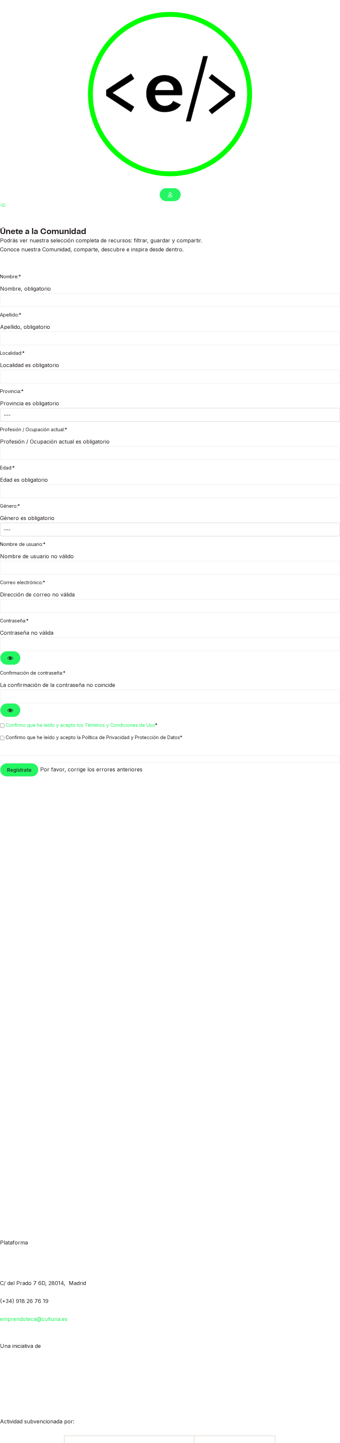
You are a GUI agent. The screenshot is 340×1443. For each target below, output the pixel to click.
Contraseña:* (14, 620)
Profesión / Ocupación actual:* (33, 429)
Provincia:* (12, 391)
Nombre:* (10, 276)
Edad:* (7, 467)
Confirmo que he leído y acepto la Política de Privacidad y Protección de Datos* (93, 737)
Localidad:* (12, 353)
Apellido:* (10, 315)
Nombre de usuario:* (22, 544)
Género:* (10, 506)
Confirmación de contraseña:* (32, 673)
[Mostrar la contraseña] (10, 658)
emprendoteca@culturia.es (33, 1319)
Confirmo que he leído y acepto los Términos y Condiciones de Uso (80, 725)
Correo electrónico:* (22, 582)
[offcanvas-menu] (2, 205)
